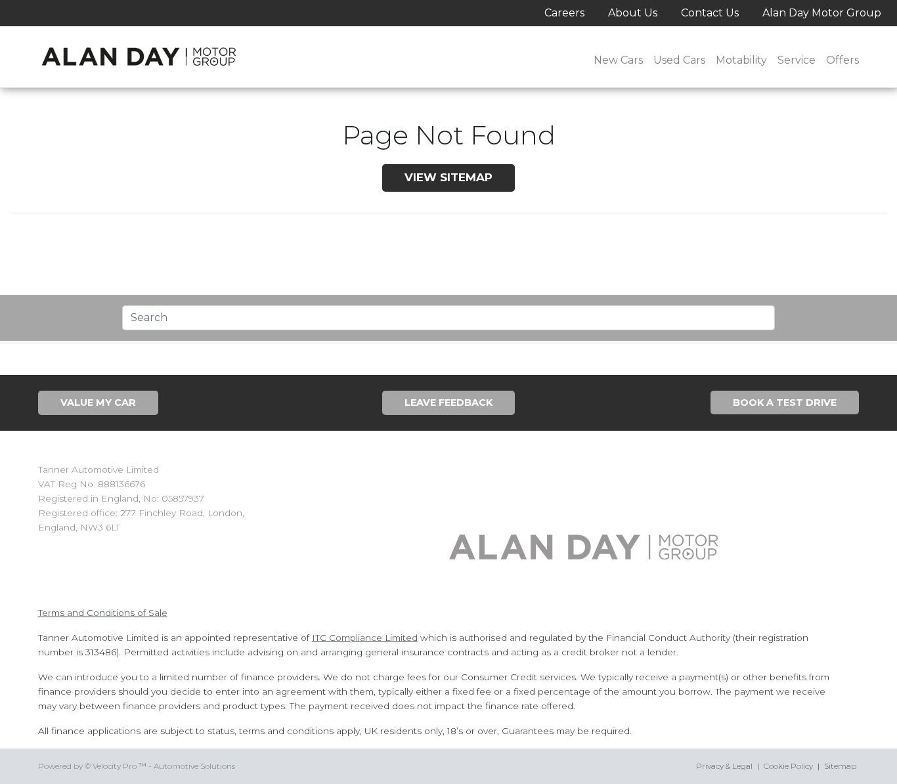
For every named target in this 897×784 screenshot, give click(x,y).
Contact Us (710, 13)
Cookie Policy (788, 766)
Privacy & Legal (724, 766)
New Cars (618, 60)
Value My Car (98, 402)
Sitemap (840, 766)
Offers (842, 60)
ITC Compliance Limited (365, 637)
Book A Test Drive (785, 402)
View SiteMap (448, 177)
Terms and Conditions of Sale (102, 612)
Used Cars (679, 60)
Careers (564, 13)
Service (796, 60)
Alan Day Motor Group (821, 13)
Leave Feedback (448, 402)
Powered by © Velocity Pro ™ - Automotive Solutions (136, 766)
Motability (741, 60)
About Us (632, 13)
